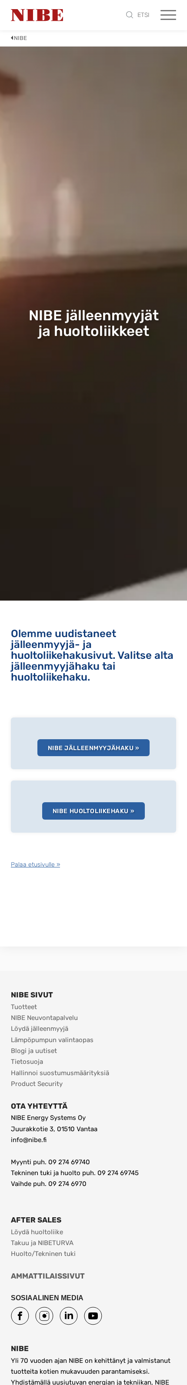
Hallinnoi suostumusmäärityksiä (60, 1073)
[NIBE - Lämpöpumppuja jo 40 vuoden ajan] (37, 15)
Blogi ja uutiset (34, 1051)
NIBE (20, 38)
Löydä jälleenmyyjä (39, 1029)
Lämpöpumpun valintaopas (52, 1040)
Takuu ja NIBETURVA (42, 1243)
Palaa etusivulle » (35, 864)
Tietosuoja (27, 1062)
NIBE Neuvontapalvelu (44, 1018)
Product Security (37, 1084)
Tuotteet (24, 1007)
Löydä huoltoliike (37, 1232)
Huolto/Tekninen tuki (43, 1254)
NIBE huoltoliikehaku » (93, 811)
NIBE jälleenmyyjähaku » (94, 748)
